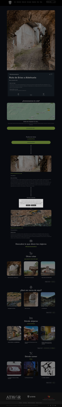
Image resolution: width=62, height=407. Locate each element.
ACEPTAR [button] (28, 205)
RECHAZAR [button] (33, 205)
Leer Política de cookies (37, 203)
